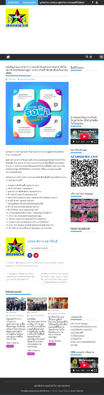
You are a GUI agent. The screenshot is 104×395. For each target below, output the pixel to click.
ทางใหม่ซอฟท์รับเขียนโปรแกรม (84, 326)
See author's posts (39, 248)
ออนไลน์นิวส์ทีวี (77, 332)
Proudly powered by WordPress (35, 391)
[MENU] (101, 56)
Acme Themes (77, 391)
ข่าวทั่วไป (11, 263)
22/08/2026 (12, 312)
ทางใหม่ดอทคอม (77, 335)
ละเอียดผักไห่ (76, 339)
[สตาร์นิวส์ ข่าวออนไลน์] (8, 56)
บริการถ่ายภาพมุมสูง (79, 323)
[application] (84, 136)
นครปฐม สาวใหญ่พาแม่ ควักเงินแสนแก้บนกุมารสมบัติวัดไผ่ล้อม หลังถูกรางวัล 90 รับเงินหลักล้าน (20, 276)
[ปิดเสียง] (92, 141)
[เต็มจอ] (95, 141)
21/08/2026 (54, 310)
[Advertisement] (69, 32)
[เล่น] (74, 141)
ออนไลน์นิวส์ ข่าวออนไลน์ (81, 329)
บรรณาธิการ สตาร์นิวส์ (27, 79)
